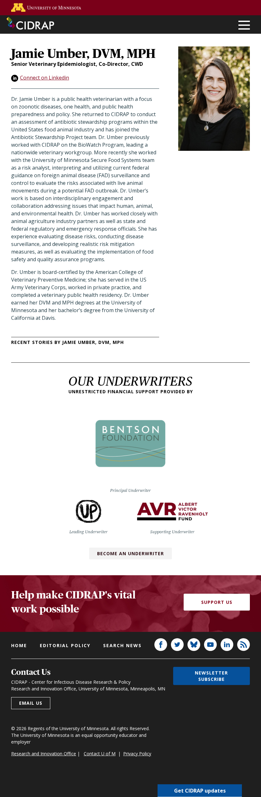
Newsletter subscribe (211, 676)
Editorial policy (65, 645)
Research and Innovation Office (43, 754)
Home (19, 645)
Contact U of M (100, 754)
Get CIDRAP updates (200, 790)
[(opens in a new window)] (46, 7)
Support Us (216, 602)
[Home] (30, 23)
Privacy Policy (137, 754)
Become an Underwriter (130, 553)
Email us (30, 703)
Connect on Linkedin (44, 77)
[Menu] (244, 25)
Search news (122, 645)
